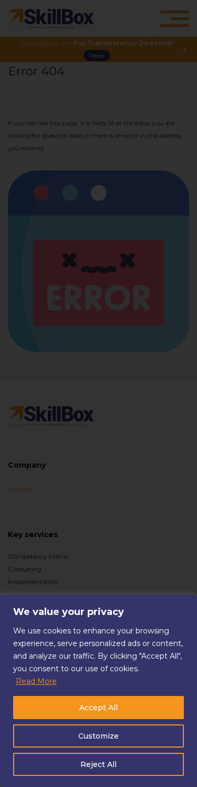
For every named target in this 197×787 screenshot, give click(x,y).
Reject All (98, 764)
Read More (36, 681)
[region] (98, 690)
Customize (98, 736)
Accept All (98, 707)
